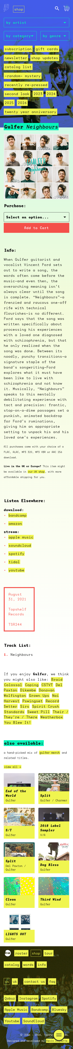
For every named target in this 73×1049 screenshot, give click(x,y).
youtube (16, 570)
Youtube (12, 1021)
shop (18, 9)
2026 (22, 103)
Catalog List (18, 67)
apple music (21, 537)
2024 (51, 94)
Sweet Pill (38, 712)
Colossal (13, 685)
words (28, 964)
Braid (57, 679)
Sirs (24, 706)
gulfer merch (49, 752)
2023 (38, 94)
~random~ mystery (23, 76)
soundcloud (20, 545)
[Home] (6, 9)
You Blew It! (17, 722)
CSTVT (47, 685)
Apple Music (16, 1009)
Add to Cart (36, 228)
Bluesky (59, 1009)
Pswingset (32, 701)
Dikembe (28, 690)
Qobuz (10, 998)
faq (52, 981)
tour (48, 953)
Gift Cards (47, 49)
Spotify (49, 998)
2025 (9, 103)
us (7, 981)
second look (17, 94)
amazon (15, 523)
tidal (14, 562)
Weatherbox (51, 717)
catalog (12, 964)
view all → (12, 767)
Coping (32, 685)
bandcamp (18, 515)
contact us (34, 981)
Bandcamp (39, 1009)
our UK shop (36, 471)
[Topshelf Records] (8, 955)
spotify (16, 553)
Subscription (18, 49)
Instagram (28, 998)
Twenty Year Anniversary (30, 111)
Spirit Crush (45, 706)
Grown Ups (39, 695)
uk (15, 981)
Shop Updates (44, 58)
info (42, 964)
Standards (14, 712)
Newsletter (16, 58)
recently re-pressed (26, 85)
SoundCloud (33, 1021)
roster (21, 953)
